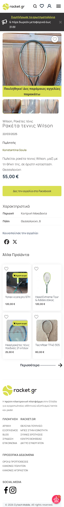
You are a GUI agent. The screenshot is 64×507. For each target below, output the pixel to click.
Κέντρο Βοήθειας (31, 438)
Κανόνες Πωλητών (14, 465)
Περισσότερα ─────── (38, 365)
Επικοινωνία (10, 443)
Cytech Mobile (22, 504)
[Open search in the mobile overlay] (34, 6)
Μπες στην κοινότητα (34, 430)
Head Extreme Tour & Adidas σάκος (47, 298)
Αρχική (7, 425)
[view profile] (49, 6)
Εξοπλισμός (10, 430)
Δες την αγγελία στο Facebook (32, 191)
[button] (55, 39)
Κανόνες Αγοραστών (15, 470)
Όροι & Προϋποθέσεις (15, 461)
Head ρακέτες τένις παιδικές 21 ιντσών (17, 346)
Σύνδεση (8, 438)
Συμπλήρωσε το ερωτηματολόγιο (33, 17)
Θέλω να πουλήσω (31, 425)
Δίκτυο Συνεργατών (32, 443)
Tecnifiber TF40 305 (47, 345)
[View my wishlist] (42, 6)
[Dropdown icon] (58, 5)
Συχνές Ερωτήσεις (31, 434)
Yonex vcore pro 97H (17, 297)
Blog (6, 434)
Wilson (7, 121)
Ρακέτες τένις (23, 121)
